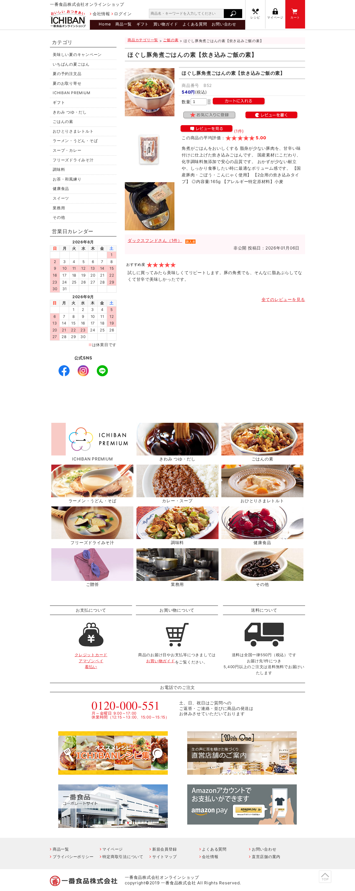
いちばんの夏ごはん (71, 64)
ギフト (142, 24)
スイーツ (61, 198)
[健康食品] (262, 536)
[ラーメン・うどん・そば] (92, 494)
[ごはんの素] (262, 452)
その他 (59, 217)
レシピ (255, 17)
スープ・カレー (67, 150)
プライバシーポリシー (73, 856)
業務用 (59, 208)
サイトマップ (164, 856)
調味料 (59, 169)
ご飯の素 (170, 40)
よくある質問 (194, 24)
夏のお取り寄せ (67, 83)
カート (295, 17)
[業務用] (177, 577)
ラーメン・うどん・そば (75, 140)
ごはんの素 (63, 121)
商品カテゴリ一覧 (143, 40)
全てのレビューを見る (283, 299)
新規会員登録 (164, 849)
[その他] (262, 577)
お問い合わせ (224, 24)
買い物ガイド (165, 24)
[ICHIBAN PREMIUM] (92, 452)
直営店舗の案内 (266, 856)
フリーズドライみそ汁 (73, 160)
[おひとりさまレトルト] (262, 494)
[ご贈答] (92, 577)
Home (105, 24)
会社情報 (101, 13)
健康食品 (61, 188)
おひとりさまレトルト (73, 131)
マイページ (275, 17)
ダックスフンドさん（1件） (155, 240)
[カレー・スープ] (177, 494)
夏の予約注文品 (67, 73)
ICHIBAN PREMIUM (71, 93)
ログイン (122, 13)
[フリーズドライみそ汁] (92, 536)
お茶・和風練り (67, 179)
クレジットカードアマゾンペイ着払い (91, 661)
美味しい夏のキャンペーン (77, 54)
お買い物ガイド (160, 661)
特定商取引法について (122, 856)
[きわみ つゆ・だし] (177, 452)
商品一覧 (123, 24)
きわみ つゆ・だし (70, 112)
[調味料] (177, 536)
